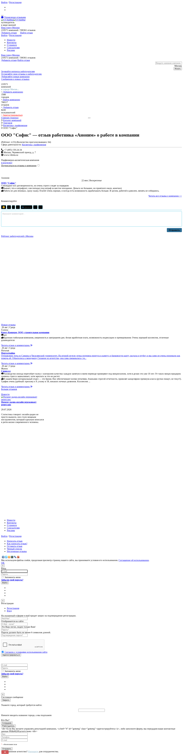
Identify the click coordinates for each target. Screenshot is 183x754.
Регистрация (15, 2)
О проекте (12, 45)
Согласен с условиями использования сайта (26, 652)
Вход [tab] (9, 611)
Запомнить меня (12, 577)
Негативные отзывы (17, 551)
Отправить (174, 230)
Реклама (11, 50)
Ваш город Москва (10, 27)
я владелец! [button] (6, 162)
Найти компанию (11, 99)
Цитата (27, 207)
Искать (178, 69)
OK (3, 563)
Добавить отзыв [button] (9, 33)
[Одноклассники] (9, 557)
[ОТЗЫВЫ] (13, 20)
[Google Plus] (18, 557)
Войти (4, 2)
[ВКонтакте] (3, 557)
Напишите (33, 751)
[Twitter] (6, 557)
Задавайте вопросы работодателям (18, 71)
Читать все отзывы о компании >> (165, 196)
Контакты (11, 42)
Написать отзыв (14, 541)
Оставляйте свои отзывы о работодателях (21, 74)
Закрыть (5, 700)
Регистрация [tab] (13, 608)
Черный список (14, 549)
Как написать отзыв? (17, 543)
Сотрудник (6, 723)
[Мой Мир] (12, 557)
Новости (11, 40)
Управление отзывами (15, 17)
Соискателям (13, 47)
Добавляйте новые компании (15, 76)
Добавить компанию (12, 92)
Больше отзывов (9, 389)
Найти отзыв (26, 33)
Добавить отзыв (10, 107)
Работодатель (8, 726)
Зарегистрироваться (12, 115)
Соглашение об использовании (134, 560)
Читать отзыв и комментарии (15, 345)
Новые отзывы (8, 324)
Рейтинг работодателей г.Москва (17, 236)
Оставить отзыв (14, 546)
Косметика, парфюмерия (34, 144)
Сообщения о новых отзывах (15, 79)
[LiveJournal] (15, 557)
